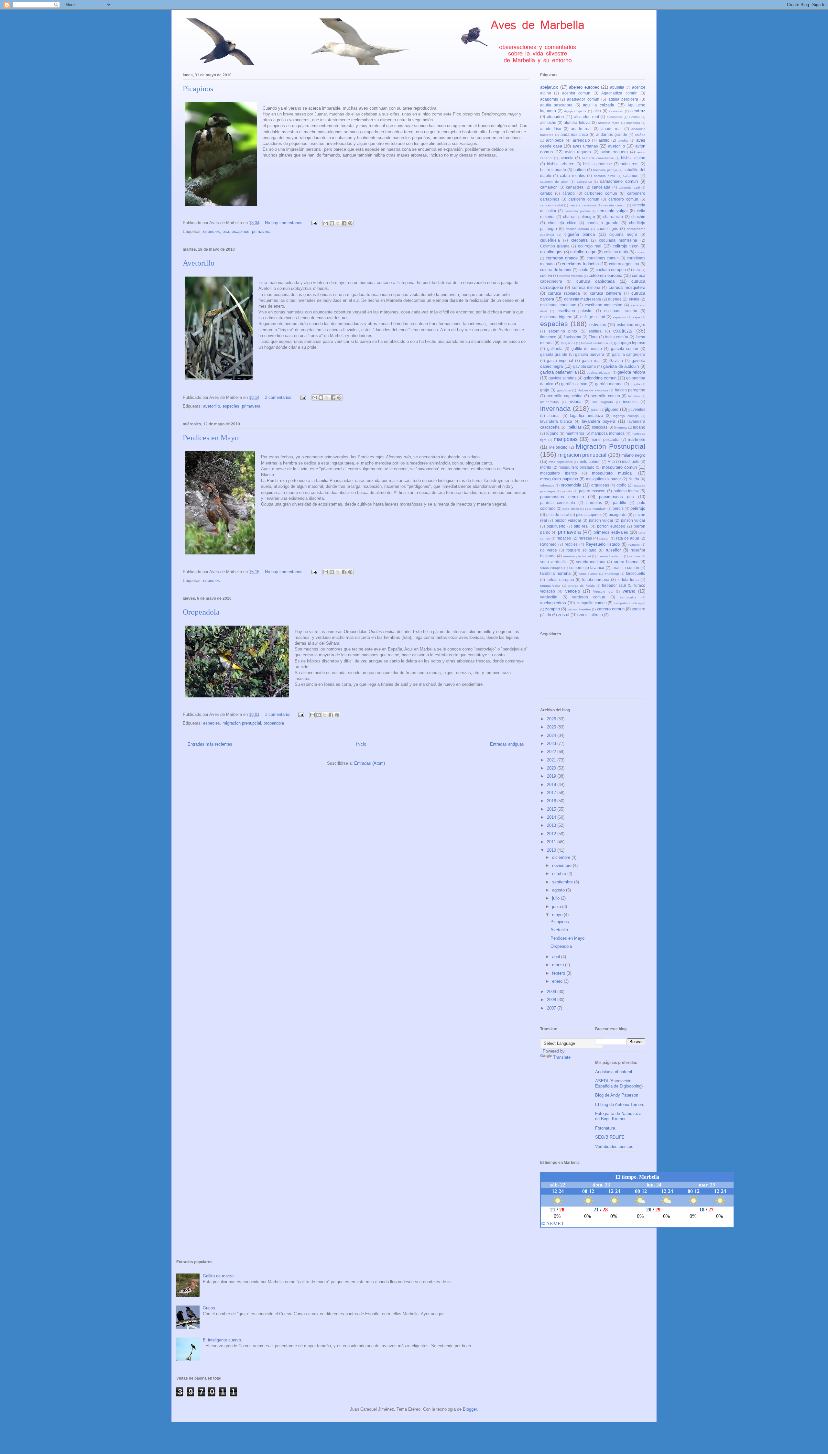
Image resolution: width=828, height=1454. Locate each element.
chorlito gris (607, 228)
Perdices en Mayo (211, 437)
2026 (552, 718)
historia (575, 401)
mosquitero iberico (558, 473)
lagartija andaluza (586, 415)
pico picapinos (236, 231)
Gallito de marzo (218, 1276)
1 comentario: (278, 714)
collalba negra (583, 251)
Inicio (361, 744)
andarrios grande (611, 134)
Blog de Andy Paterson (616, 1095)
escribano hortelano (558, 305)
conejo (640, 252)
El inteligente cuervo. (222, 1340)
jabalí (595, 409)
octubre (559, 873)
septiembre (563, 882)
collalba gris (551, 251)
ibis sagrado (603, 402)
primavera (261, 231)
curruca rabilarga (564, 293)
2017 (552, 792)
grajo (544, 390)
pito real (581, 526)
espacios (619, 317)
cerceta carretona (583, 205)
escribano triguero (556, 317)
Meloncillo (558, 447)
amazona (633, 123)
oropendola (274, 723)
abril (556, 956)
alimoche (548, 122)
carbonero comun (600, 193)
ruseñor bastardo (610, 556)
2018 (552, 784)
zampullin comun (591, 603)
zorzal (563, 614)
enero (558, 981)
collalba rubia (616, 252)
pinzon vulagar (568, 520)
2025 (552, 727)
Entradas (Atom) (369, 763)
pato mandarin (595, 508)
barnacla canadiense (598, 158)
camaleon (549, 187)
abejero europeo (584, 87)
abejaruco (549, 87)
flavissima (572, 337)
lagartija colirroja (626, 416)
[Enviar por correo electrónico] (325, 223)
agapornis (549, 99)
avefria (623, 140)
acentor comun (576, 93)
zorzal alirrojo (591, 615)
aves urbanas (585, 146)
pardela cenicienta (557, 502)
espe (636, 317)
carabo (546, 193)
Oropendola (201, 612)
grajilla (635, 384)
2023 (552, 743)
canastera (574, 187)
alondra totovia (577, 122)
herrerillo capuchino (565, 396)
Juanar (554, 415)
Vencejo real (603, 591)
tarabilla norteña (555, 573)
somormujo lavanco (586, 567)
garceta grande (553, 354)
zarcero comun (611, 609)
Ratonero (548, 544)
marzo (558, 964)
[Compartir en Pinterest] (350, 223)
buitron (579, 170)
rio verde (548, 550)
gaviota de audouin (621, 366)
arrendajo (581, 140)
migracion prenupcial (242, 723)
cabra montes (572, 175)
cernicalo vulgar (612, 210)
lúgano (552, 433)
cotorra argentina (624, 264)
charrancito (613, 216)
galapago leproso (629, 343)
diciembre (562, 857)
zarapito (552, 609)
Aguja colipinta (575, 111)
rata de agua (627, 538)
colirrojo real (590, 246)
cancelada (601, 187)
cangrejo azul (629, 187)
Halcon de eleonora (593, 390)
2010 (552, 850)
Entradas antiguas (507, 744)
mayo (558, 914)
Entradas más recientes (210, 744)
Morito (545, 467)
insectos (630, 401)
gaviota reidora (631, 372)
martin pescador (605, 439)
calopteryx (584, 181)
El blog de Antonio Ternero (619, 1104)
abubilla (617, 87)
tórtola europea (596, 579)
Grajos (209, 1308)
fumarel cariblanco (594, 343)
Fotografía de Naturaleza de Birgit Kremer (618, 1116)
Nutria (633, 479)
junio (557, 906)
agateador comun (583, 99)
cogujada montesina (618, 240)
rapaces (564, 538)
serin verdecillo (554, 562)
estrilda (595, 331)
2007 (552, 1008)
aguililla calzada (598, 105)
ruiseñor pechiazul (577, 556)
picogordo (617, 514)
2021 (552, 760)
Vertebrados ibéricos (614, 1146)
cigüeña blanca (579, 234)
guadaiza (564, 390)
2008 (552, 999)
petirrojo (637, 508)
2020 (552, 768)
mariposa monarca (608, 433)
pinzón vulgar (633, 520)
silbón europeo (551, 568)
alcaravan (616, 111)
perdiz (618, 508)
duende (615, 299)
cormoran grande (562, 258)
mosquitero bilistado (576, 467)
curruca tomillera (605, 293)
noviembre (562, 865)
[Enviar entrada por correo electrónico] (314, 222)
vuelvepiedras (553, 602)
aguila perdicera (623, 99)
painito (567, 491)
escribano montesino (604, 305)
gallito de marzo (587, 348)
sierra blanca (626, 561)
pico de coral (557, 514)
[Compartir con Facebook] (344, 223)
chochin (638, 216)
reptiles (571, 544)
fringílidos (568, 343)
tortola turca (628, 579)
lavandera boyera (598, 421)
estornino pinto (563, 331)
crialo (583, 270)
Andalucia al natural (613, 1071)
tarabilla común (625, 567)
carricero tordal (551, 205)
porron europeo (611, 526)
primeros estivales (611, 532)
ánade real (611, 128)
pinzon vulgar (601, 520)
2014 (552, 817)
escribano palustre (575, 311)
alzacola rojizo (608, 123)
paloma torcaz (626, 491)
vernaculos (628, 597)
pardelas (594, 502)
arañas (640, 135)
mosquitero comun (619, 467)
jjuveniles (636, 409)
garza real (591, 360)
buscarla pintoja (605, 170)
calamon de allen (554, 181)
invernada (555, 408)
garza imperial (560, 360)
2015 (552, 809)
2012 (552, 833)
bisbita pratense (597, 164)
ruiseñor (613, 550)
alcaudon (555, 116)
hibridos (634, 396)
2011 (552, 841)
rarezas (585, 538)
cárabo (568, 193)
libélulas (574, 427)
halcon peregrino (630, 390)
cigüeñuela (550, 240)
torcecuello (635, 573)
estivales (597, 324)
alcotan (634, 117)
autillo (604, 140)
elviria (634, 299)
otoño (621, 485)
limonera (620, 427)
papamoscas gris (616, 496)
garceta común (624, 348)
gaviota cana (584, 366)
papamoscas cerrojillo (562, 496)
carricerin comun (584, 199)
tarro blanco (588, 573)
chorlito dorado (577, 229)
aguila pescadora (556, 105)
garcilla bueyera (589, 354)
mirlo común (589, 461)
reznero (634, 544)
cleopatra (579, 240)
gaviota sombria (563, 378)
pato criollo (570, 508)
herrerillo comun (605, 396)
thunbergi (612, 573)
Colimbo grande (555, 246)
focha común (616, 337)
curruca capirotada (595, 281)
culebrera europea (605, 275)
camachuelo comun (619, 181)
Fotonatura (605, 1128)
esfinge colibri (592, 317)
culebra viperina (571, 276)
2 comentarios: (279, 397)
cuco (636, 270)
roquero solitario (581, 550)
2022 (552, 751)
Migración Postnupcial (610, 446)
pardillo (619, 502)
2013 (552, 825)
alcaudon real (586, 117)
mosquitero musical (612, 473)
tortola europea (560, 579)
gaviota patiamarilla (558, 372)
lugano (639, 427)
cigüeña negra (623, 234)
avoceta (566, 158)
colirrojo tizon (625, 246)
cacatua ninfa (604, 176)
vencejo (572, 591)
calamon (630, 175)
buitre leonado (553, 170)
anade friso (550, 128)
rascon (604, 538)
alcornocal (614, 117)
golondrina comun (599, 378)
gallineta (554, 348)
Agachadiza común (619, 93)
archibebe (555, 140)
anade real (581, 128)
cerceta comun (614, 205)
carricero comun (623, 199)
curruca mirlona (586, 287)
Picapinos (198, 88)
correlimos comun (603, 258)
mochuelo (630, 461)
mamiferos (575, 433)
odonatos (547, 485)
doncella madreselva (582, 299)
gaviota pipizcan (599, 372)
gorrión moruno (609, 384)
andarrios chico (574, 134)
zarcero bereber (579, 609)
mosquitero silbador (603, 479)
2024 (552, 735)
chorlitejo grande (602, 223)
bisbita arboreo (560, 164)
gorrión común (574, 384)
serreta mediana (590, 562)
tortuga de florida (581, 585)
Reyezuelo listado (603, 544)
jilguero (611, 409)
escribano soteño (620, 311)
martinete (636, 439)
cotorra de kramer (556, 270)
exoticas (622, 330)
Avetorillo (198, 263)
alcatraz (637, 110)
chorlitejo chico (562, 223)
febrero (559, 973)
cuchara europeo (611, 270)
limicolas (599, 427)
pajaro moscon (592, 491)
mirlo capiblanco (560, 462)
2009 (552, 991)
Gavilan (616, 360)
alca (597, 111)
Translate (562, 1057)
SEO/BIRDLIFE (610, 1137)
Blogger (470, 1409)
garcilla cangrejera (628, 354)
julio (556, 898)
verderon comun (588, 597)
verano (629, 591)
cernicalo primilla (577, 211)
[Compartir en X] (338, 223)
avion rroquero (614, 152)
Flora (593, 337)
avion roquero (578, 152)
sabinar (634, 556)
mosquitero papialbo (559, 478)
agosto (559, 890)
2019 (552, 776)
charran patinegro (579, 216)
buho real (629, 164)
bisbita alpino (633, 158)
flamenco (548, 337)
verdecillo (548, 597)
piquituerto (556, 526)
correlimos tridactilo (580, 263)
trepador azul (614, 585)
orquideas (600, 485)
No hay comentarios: (285, 222)
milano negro (633, 455)
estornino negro (631, 325)
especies (211, 231)
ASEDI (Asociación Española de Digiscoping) (619, 1083)
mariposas (566, 439)
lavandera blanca (556, 421)
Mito (611, 461)
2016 (552, 800)
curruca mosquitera (627, 287)
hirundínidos (549, 402)
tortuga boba (550, 585)
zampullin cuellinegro (629, 603)
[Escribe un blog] (332, 223)
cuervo (546, 275)
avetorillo (211, 406)
